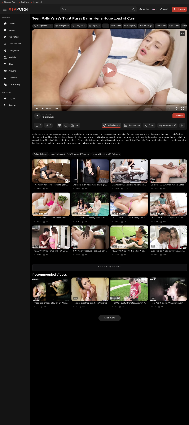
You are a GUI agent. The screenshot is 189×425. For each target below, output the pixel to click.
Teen (106, 26)
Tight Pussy (174, 26)
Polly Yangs (80, 26)
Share (151, 125)
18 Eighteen (64, 26)
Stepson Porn (10, 2)
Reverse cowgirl (146, 26)
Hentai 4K (37, 2)
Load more (109, 318)
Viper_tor (96, 26)
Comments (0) (169, 125)
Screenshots (134, 125)
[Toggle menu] (4, 9)
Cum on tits (161, 26)
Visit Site (179, 116)
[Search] (134, 9)
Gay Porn (25, 2)
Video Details (113, 125)
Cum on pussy (130, 26)
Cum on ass (116, 26)
